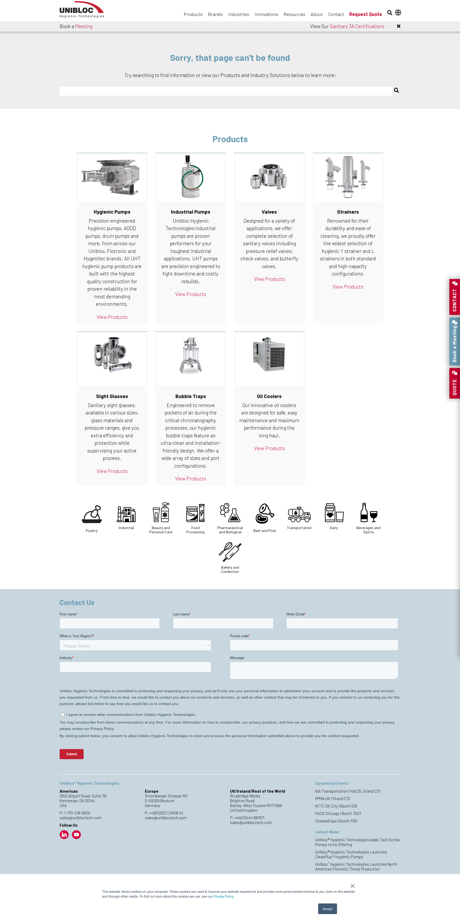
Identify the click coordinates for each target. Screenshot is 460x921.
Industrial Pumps (190, 212)
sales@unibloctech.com (81, 817)
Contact (336, 14)
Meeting (83, 26)
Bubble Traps (190, 396)
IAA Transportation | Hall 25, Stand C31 (347, 791)
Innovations (266, 14)
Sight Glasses (112, 396)
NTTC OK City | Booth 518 (336, 806)
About (317, 14)
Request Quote (365, 14)
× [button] (353, 884)
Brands (215, 14)
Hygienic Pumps (112, 212)
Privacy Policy (223, 896)
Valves (269, 212)
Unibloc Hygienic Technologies (86, 11)
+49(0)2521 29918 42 (166, 812)
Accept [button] (327, 908)
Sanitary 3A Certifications (357, 26)
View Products (112, 317)
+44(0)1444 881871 (249, 817)
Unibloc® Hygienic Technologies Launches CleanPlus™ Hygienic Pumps (351, 854)
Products (193, 14)
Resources (294, 14)
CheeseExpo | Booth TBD (336, 820)
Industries (238, 14)
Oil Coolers (269, 396)
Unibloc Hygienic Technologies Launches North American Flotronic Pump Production (356, 866)
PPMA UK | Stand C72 (332, 798)
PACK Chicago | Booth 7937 (338, 813)
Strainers (348, 212)
